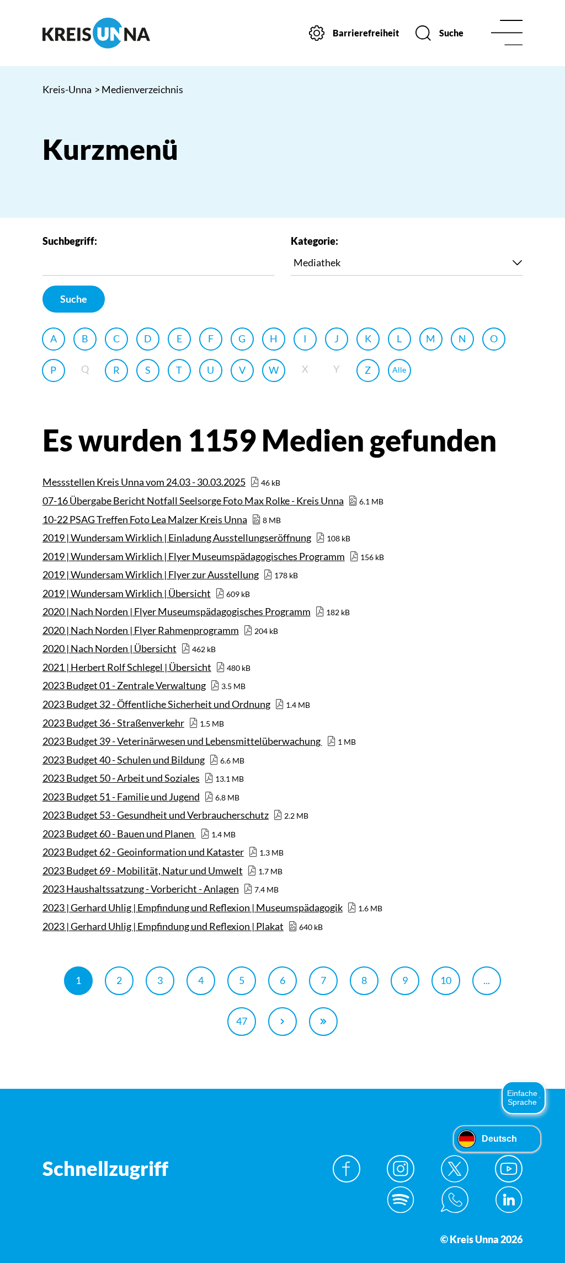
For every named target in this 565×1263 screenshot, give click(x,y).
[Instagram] (400, 1169)
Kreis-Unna (67, 89)
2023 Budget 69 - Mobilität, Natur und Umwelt (142, 870)
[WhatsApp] (454, 1199)
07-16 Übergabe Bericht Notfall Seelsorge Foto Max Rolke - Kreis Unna (193, 501)
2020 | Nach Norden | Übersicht (109, 648)
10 (445, 980)
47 (241, 1021)
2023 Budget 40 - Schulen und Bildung (123, 760)
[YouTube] (509, 1169)
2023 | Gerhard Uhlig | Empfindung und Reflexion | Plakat (163, 926)
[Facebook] (346, 1169)
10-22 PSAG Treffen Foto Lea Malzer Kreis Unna (144, 519)
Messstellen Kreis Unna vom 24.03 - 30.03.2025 (144, 482)
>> (323, 1021)
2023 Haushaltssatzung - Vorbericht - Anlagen (140, 889)
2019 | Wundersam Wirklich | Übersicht (126, 593)
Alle (399, 370)
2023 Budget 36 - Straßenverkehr (113, 723)
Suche (73, 299)
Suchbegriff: (69, 241)
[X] (454, 1169)
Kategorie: (314, 241)
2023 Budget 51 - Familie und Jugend (121, 797)
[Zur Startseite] (96, 33)
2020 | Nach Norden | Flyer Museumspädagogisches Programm (176, 611)
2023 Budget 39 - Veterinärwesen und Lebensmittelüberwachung (182, 741)
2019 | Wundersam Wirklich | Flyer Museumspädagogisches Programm (193, 556)
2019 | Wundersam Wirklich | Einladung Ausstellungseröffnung (176, 537)
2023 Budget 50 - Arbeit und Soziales (121, 778)
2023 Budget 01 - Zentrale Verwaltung (124, 685)
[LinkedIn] (509, 1199)
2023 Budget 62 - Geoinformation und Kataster (143, 852)
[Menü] (507, 33)
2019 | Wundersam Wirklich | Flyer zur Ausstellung (150, 574)
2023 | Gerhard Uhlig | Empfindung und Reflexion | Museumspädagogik (192, 907)
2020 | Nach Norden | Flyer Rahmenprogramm (140, 630)
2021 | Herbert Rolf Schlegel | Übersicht (126, 667)
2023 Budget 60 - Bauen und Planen (119, 833)
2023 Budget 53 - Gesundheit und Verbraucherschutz (155, 815)
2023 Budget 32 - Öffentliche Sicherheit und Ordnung (156, 704)
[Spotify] (400, 1199)
